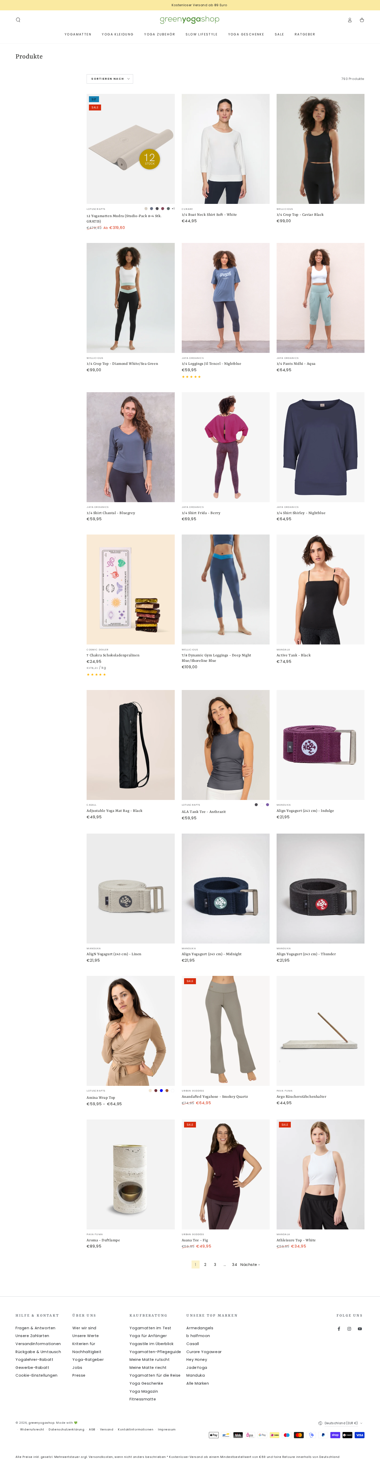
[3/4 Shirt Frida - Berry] (226, 447)
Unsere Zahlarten (32, 1335)
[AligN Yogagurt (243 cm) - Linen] (130, 889)
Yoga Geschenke (146, 1383)
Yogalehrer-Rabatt (34, 1359)
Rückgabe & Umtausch (38, 1351)
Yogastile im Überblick (152, 1343)
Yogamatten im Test (150, 1328)
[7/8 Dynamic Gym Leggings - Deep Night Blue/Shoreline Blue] (226, 589)
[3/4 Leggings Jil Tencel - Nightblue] (226, 298)
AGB (92, 1429)
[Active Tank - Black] (320, 589)
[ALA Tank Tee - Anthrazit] (226, 745)
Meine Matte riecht (148, 1367)
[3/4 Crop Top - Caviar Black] (320, 149)
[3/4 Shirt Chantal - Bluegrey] (130, 447)
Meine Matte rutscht (150, 1359)
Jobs (77, 1367)
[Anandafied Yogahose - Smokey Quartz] (226, 1031)
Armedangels (199, 1328)
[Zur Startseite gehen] (190, 19)
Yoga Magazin (144, 1391)
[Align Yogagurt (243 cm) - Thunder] (320, 889)
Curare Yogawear (204, 1351)
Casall (192, 1343)
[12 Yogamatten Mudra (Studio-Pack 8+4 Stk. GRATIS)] (130, 149)
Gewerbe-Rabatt (32, 1367)
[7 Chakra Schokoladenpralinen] (130, 589)
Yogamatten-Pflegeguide (155, 1351)
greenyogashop (41, 1423)
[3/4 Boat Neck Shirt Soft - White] (226, 149)
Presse (78, 1375)
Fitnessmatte (143, 1399)
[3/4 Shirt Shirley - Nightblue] (320, 447)
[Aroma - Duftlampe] (130, 1174)
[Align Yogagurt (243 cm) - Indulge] (320, 745)
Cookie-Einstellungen (37, 1375)
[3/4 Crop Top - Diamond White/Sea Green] (130, 298)
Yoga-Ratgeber (88, 1359)
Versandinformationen (38, 1343)
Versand (106, 1429)
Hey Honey (196, 1359)
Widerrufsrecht (32, 1429)
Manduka (195, 1375)
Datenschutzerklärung (66, 1429)
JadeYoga (196, 1367)
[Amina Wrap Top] (130, 1031)
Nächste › (250, 1264)
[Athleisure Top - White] (320, 1174)
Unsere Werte (85, 1335)
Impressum (167, 1429)
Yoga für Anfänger (148, 1335)
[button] (18, 20)
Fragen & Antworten (36, 1328)
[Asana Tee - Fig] (226, 1174)
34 (234, 1264)
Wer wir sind (84, 1328)
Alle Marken (197, 1383)
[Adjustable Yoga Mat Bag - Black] (130, 745)
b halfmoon (198, 1335)
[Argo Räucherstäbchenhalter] (320, 1031)
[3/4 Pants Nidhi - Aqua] (320, 298)
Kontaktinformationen (135, 1429)
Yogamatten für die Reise (155, 1375)
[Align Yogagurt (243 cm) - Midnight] (226, 889)
